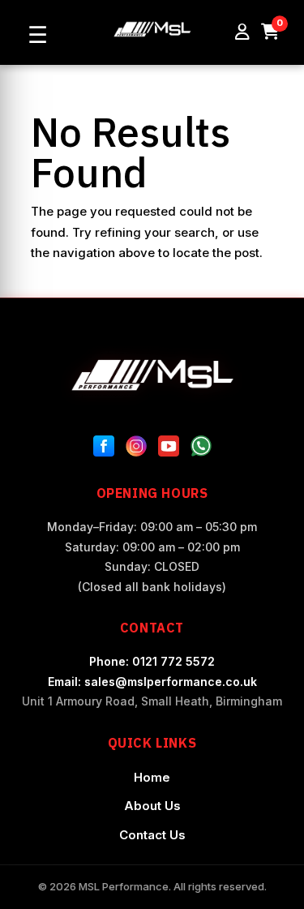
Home (152, 777)
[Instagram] (136, 449)
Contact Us (152, 835)
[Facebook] (103, 449)
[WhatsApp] (201, 449)
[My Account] (242, 32)
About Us (152, 805)
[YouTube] (168, 449)
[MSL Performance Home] (152, 375)
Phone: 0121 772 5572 (152, 661)
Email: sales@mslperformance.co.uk (152, 681)
